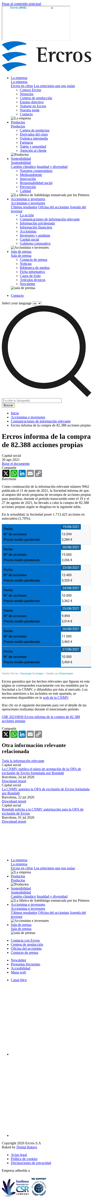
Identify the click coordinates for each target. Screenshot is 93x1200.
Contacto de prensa (33, 260)
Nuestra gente (30, 110)
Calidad (25, 191)
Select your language (17, 303)
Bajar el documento (16, 464)
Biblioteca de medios (35, 268)
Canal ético (19, 980)
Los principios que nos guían (54, 86)
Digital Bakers (26, 1147)
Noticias (26, 264)
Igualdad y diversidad (52, 167)
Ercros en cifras (22, 86)
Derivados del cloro (34, 134)
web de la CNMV (55, 697)
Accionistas (28, 231)
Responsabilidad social (36, 183)
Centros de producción (36, 98)
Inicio (15, 413)
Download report (14, 781)
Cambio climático (23, 167)
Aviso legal (19, 1155)
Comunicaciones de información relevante (50, 219)
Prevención (28, 187)
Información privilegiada (37, 223)
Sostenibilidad (21, 158)
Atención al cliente (33, 150)
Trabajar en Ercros (33, 106)
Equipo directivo (32, 102)
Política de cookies (24, 1159)
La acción (27, 215)
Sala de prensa (21, 251)
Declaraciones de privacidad (31, 1163)
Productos (18, 122)
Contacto (26, 114)
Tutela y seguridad (33, 146)
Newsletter (27, 284)
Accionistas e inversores (28, 199)
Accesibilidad (20, 968)
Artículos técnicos (32, 280)
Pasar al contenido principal (21, 4)
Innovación (28, 179)
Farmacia (26, 142)
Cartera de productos (34, 130)
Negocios (26, 94)
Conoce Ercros (30, 90)
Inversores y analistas (35, 235)
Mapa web (18, 972)
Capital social (29, 239)
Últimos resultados (24, 207)
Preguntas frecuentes (25, 964)
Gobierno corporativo (35, 243)
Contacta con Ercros (25, 940)
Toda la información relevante (23, 761)
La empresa (19, 78)
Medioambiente (31, 175)
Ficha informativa (32, 272)
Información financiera (36, 227)
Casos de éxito (30, 276)
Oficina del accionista (53, 207)
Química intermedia (34, 138)
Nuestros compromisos (36, 171)
